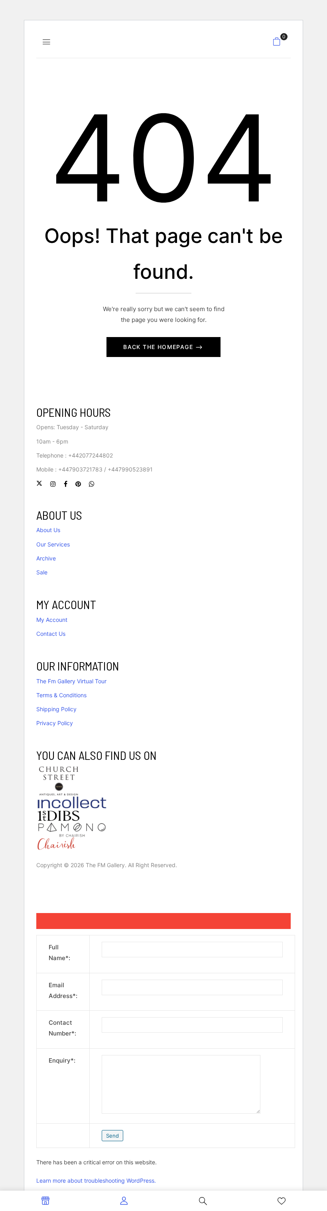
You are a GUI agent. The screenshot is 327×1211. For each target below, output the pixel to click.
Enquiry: (62, 1060)
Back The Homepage (159, 346)
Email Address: (63, 990)
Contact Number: (62, 1028)
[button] (277, 41)
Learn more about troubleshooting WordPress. (96, 1180)
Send (112, 1135)
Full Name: (59, 952)
